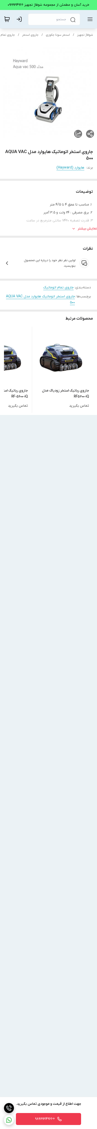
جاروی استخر (30, 35)
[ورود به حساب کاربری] (20, 19)
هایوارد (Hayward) (70, 167)
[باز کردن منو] (89, 19)
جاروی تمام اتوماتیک (58, 287)
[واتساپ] (9, 1120)
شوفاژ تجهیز (85, 35)
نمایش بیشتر (87, 228)
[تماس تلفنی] (9, 1108)
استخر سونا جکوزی (58, 35)
